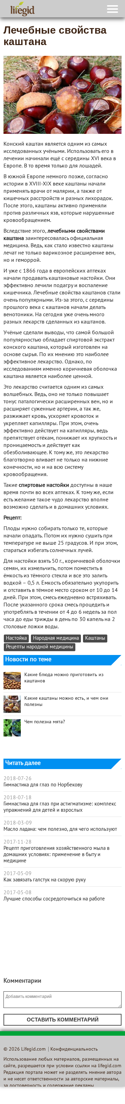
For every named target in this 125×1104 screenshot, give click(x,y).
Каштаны (95, 638)
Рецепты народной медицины (39, 647)
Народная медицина (56, 638)
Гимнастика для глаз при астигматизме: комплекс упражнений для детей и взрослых (59, 807)
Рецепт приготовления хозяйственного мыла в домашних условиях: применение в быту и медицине (56, 854)
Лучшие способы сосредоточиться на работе (54, 899)
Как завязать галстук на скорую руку (44, 880)
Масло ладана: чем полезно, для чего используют (60, 829)
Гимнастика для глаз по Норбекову (42, 785)
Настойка (16, 638)
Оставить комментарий (63, 1020)
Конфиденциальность (74, 1049)
